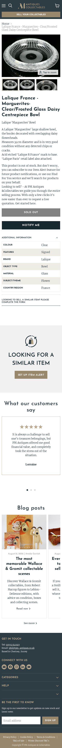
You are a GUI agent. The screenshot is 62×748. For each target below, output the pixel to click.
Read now (22, 608)
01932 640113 (13, 644)
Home (5, 23)
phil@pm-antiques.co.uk (21, 648)
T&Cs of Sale (18, 741)
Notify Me (31, 225)
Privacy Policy (9, 737)
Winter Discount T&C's (38, 741)
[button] (10, 85)
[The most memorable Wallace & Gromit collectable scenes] (24, 532)
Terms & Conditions (46, 737)
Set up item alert (31, 375)
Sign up (50, 720)
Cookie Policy (26, 737)
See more (29, 623)
